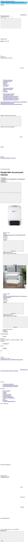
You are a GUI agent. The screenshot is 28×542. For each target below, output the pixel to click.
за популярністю (4, 179)
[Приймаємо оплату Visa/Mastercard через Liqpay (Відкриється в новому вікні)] (12, 359)
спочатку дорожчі (21, 179)
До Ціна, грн (13, 339)
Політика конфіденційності (16, 104)
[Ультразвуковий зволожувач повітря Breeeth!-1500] (15, 215)
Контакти (8, 104)
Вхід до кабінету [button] (6, 390)
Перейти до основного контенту (8, 1)
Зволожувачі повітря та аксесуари (10, 99)
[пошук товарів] (11, 23)
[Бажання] (14, 110)
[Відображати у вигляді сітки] (11, 187)
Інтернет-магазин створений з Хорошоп (9, 370)
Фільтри (5, 330)
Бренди (5, 101)
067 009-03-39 (23, 14)
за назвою (3, 180)
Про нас (2, 101)
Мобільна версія (23, 369)
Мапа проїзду (4, 530)
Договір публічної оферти (9, 397)
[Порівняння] (11, 121)
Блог (5, 104)
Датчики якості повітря (8, 95)
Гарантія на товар (19, 101)
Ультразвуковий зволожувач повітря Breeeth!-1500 (14, 234)
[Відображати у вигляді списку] (11, 198)
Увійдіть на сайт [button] (6, 252)
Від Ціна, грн (3, 339)
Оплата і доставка (11, 101)
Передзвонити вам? (5, 16)
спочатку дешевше (12, 179)
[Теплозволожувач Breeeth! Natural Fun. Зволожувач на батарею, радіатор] (15, 277)
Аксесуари (5, 331)
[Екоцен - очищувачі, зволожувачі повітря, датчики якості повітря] (4, 356)
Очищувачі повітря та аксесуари (10, 97)
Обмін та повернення (8, 396)
